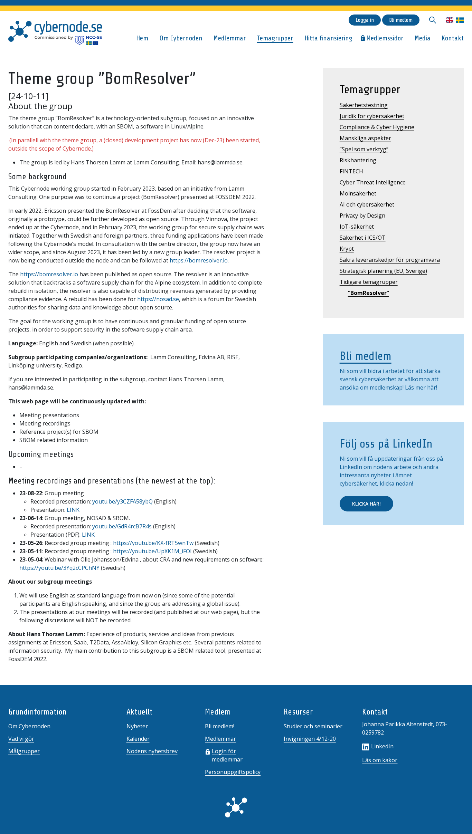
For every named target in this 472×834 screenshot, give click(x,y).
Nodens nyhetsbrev (152, 751)
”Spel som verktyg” (364, 149)
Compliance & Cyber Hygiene (377, 127)
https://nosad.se (158, 299)
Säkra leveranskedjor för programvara (390, 259)
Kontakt (453, 38)
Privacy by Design (362, 215)
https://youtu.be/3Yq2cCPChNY (59, 568)
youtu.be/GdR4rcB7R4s (122, 526)
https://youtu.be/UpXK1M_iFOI (152, 551)
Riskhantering (358, 160)
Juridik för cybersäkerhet (372, 116)
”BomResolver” (368, 293)
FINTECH (351, 171)
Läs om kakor (379, 760)
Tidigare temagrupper (369, 282)
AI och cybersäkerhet (367, 204)
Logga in (365, 20)
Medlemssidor (384, 38)
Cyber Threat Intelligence (373, 182)
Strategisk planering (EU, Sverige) (383, 271)
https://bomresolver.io (199, 260)
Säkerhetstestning (364, 105)
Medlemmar (230, 38)
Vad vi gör (21, 738)
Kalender (138, 738)
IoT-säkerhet (357, 226)
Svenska (460, 20)
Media (423, 38)
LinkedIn (382, 746)
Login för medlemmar (227, 755)
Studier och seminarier (313, 726)
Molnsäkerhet (358, 193)
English (449, 20)
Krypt (347, 248)
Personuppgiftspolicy (233, 772)
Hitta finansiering (328, 38)
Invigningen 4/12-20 (310, 738)
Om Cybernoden (181, 38)
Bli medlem (401, 20)
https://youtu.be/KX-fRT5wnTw (153, 543)
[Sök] (432, 20)
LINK (73, 510)
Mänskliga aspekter (365, 138)
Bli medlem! (219, 726)
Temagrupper (275, 38)
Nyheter (137, 726)
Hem (142, 38)
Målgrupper (24, 751)
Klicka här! (366, 503)
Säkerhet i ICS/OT (363, 237)
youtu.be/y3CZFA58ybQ (122, 501)
